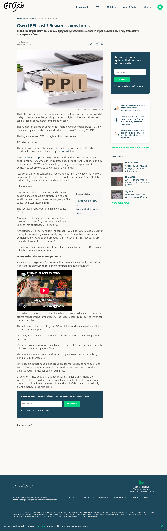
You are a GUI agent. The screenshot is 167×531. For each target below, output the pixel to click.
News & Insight (130, 7)
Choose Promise (87, 497)
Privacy (135, 497)
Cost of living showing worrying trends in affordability (136, 168)
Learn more (41, 526)
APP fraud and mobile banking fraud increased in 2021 (137, 182)
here (78, 205)
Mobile (110, 7)
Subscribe (72, 403)
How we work (120, 497)
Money (26, 18)
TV (97, 7)
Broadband (82, 7)
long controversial (61, 151)
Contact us (104, 497)
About (71, 497)
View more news (120, 202)
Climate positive (142, 487)
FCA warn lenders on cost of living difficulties (136, 196)
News (32, 18)
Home (19, 18)
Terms (146, 497)
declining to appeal (33, 157)
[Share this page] (102, 43)
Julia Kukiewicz (22, 42)
